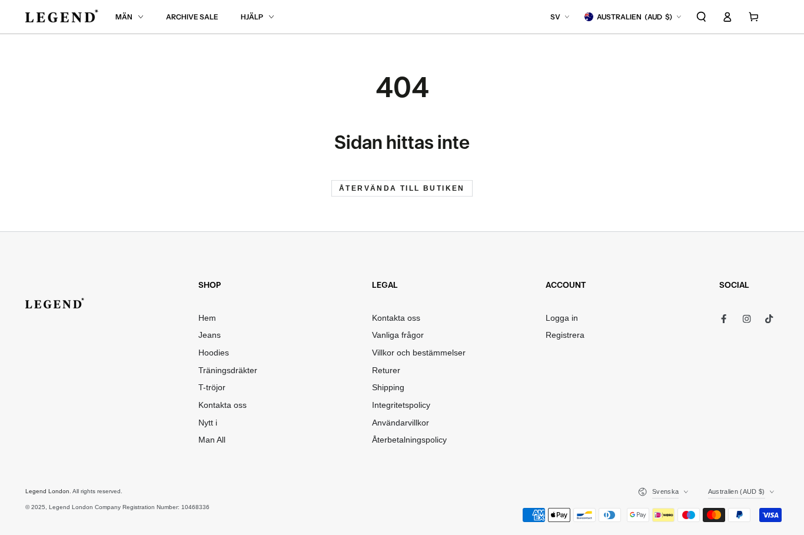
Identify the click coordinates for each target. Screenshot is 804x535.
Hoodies (213, 352)
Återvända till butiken (402, 188)
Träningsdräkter (227, 370)
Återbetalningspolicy (409, 440)
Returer (386, 370)
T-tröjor (211, 387)
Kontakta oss (222, 405)
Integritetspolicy (401, 405)
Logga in (562, 318)
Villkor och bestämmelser (419, 352)
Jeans (209, 335)
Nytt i (207, 422)
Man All (211, 440)
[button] (702, 17)
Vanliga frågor (398, 335)
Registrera (565, 335)
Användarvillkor (400, 422)
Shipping (388, 387)
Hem (207, 318)
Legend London (47, 491)
